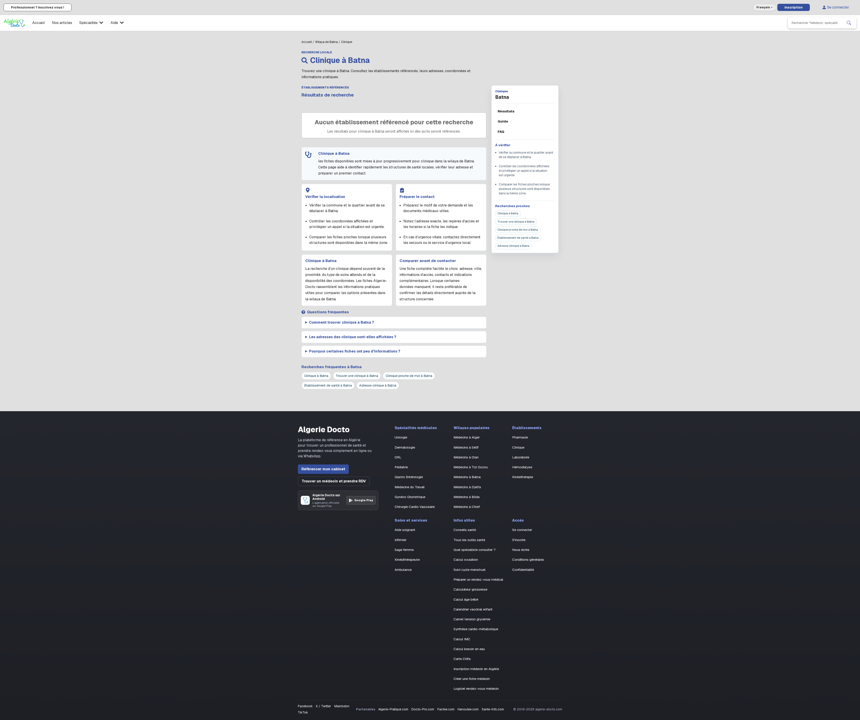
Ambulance (403, 569)
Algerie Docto (324, 430)
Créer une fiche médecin (472, 679)
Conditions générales (528, 559)
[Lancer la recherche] (849, 22)
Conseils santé (465, 530)
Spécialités (88, 22)
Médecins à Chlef (467, 507)
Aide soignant (405, 530)
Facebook (305, 706)
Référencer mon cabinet (323, 469)
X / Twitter (323, 706)
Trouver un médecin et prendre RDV (334, 481)
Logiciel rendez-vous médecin (476, 688)
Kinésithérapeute (407, 559)
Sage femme (404, 550)
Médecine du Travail (410, 487)
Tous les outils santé (469, 540)
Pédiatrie (401, 467)
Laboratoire (520, 457)
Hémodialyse (522, 467)
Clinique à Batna (507, 213)
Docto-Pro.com (422, 709)
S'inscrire (518, 540)
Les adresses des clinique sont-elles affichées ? (352, 337)
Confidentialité (523, 569)
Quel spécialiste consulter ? (475, 550)
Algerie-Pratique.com (393, 709)
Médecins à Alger (467, 437)
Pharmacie (520, 437)
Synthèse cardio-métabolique (476, 629)
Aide (114, 22)
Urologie (401, 437)
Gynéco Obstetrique (410, 497)
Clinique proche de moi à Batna (517, 230)
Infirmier (400, 540)
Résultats (506, 111)
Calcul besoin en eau (469, 649)
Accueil (38, 22)
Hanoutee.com (468, 709)
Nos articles (62, 22)
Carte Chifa (462, 659)
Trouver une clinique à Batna (515, 222)
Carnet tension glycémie (472, 619)
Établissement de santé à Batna (518, 238)
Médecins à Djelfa (467, 487)
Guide (503, 121)
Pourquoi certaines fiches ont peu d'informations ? (354, 351)
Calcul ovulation (466, 559)
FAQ (501, 131)
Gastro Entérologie (409, 477)
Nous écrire (520, 550)
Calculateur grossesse (470, 589)
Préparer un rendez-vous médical (478, 579)
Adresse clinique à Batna (513, 246)
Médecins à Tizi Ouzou (471, 467)
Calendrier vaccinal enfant (473, 609)
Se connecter (838, 7)
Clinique (518, 447)
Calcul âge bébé (466, 599)
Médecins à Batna (467, 477)
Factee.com (445, 709)
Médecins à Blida (466, 497)
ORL (398, 457)
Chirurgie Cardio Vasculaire (415, 507)
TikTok (303, 712)
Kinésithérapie (522, 477)
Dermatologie (405, 447)
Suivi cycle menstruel (470, 569)
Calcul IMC (462, 639)
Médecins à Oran (466, 457)
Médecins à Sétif (466, 447)
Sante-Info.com (493, 709)
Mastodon (341, 706)
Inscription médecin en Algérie (476, 669)
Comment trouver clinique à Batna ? (341, 322)
